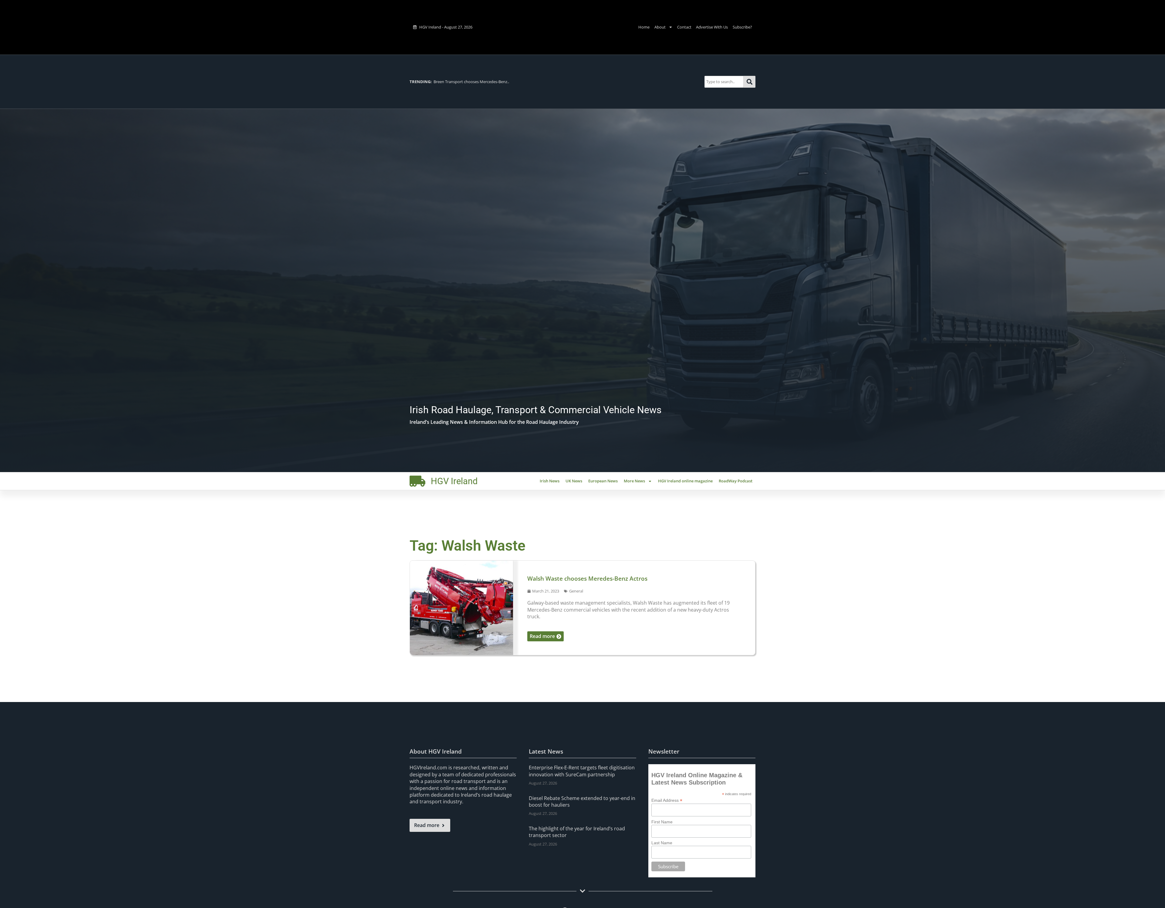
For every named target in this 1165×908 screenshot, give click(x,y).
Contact (684, 27)
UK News (574, 481)
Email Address (666, 800)
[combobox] (724, 82)
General (576, 591)
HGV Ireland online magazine (685, 481)
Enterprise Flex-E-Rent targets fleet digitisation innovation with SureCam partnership (582, 771)
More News (634, 481)
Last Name (661, 843)
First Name (662, 822)
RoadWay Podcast (735, 481)
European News (603, 481)
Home (644, 27)
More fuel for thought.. (442, 81)
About (660, 27)
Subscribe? (742, 27)
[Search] (749, 82)
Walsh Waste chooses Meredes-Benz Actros (587, 578)
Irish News (549, 481)
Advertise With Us (712, 27)
